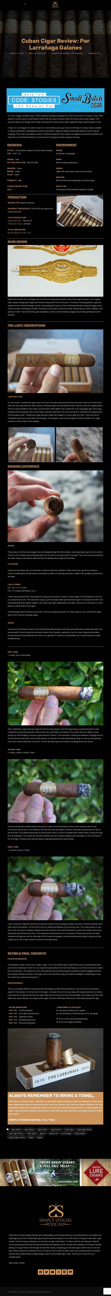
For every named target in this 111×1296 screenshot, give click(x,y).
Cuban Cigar (69, 1129)
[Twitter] (46, 1272)
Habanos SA (53, 1133)
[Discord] (64, 1272)
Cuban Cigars (31, 1133)
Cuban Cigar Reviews (60, 53)
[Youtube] (52, 1272)
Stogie (31, 1137)
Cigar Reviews (29, 1129)
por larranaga (66, 1133)
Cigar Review (15, 1129)
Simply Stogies (80, 1133)
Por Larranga (77, 53)
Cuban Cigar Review (84, 1129)
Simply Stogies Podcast (17, 1137)
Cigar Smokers (56, 1129)
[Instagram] (58, 1272)
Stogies (39, 1137)
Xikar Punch (16, 587)
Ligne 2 (33, 591)
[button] (25, 3)
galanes (42, 1133)
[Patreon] (70, 1272)
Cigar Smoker (42, 1129)
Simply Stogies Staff (37, 53)
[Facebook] (40, 1272)
